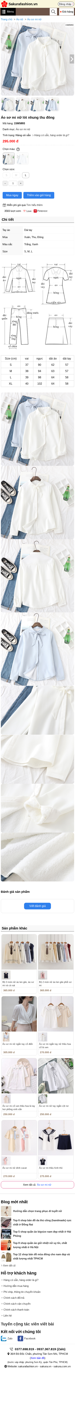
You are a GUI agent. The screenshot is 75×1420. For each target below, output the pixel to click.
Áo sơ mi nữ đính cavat (14, 1168)
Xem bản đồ (37, 1357)
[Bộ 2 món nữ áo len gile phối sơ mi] (55, 952)
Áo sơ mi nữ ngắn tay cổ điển (17, 1044)
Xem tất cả (9, 1265)
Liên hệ (7, 1315)
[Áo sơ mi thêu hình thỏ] (55, 1137)
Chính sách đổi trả (13, 1297)
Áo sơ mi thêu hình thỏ (50, 1168)
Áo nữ (19, 19)
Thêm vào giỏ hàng (39, 195)
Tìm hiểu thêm (34, 204)
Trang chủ (6, 19)
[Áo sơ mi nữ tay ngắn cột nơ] (55, 1075)
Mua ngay (12, 195)
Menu (10, 11)
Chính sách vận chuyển (17, 1303)
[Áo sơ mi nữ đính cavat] (19, 1137)
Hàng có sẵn (23, 135)
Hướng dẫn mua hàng (16, 1285)
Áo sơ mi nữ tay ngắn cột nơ (54, 1106)
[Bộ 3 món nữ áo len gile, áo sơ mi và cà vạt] (19, 952)
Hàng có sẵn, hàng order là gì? (51, 135)
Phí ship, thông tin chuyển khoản (21, 1291)
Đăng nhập (65, 4)
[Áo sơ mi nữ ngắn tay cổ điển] (19, 1014)
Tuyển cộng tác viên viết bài (27, 1324)
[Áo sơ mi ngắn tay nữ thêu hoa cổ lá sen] (55, 1014)
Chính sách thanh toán (16, 1309)
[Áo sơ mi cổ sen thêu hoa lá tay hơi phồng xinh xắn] (19, 1075)
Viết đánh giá (37, 905)
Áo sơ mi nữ (34, 19)
